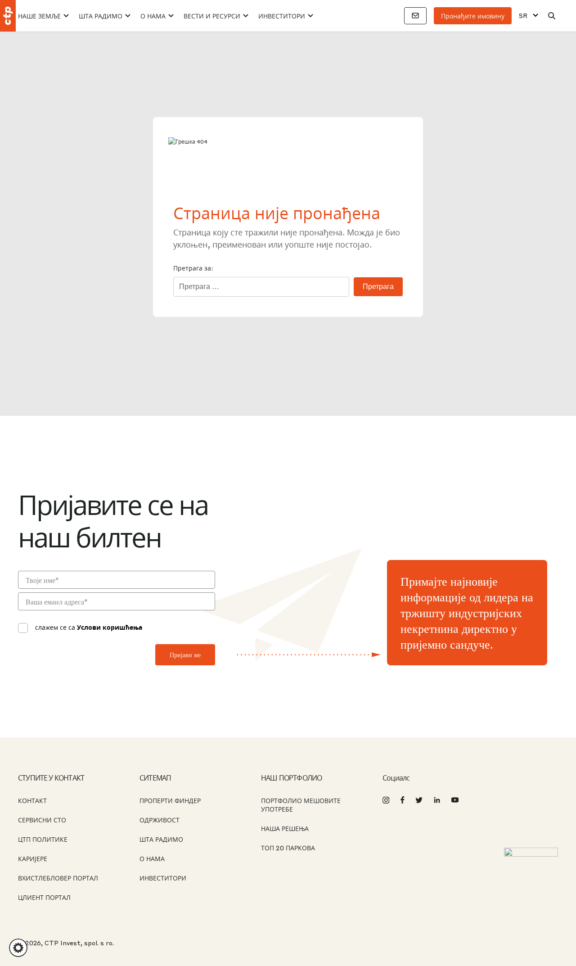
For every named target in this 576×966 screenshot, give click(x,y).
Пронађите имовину (472, 16)
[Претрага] (551, 15)
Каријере (32, 858)
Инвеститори (281, 16)
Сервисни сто (42, 820)
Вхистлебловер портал (58, 878)
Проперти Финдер (170, 800)
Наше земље (39, 16)
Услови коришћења (109, 627)
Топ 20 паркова (288, 848)
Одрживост (160, 820)
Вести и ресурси (212, 16)
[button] (18, 948)
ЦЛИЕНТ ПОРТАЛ (44, 897)
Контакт (32, 800)
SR (523, 15)
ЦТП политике (43, 839)
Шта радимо (100, 16)
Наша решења (285, 828)
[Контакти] (415, 15)
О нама (153, 16)
